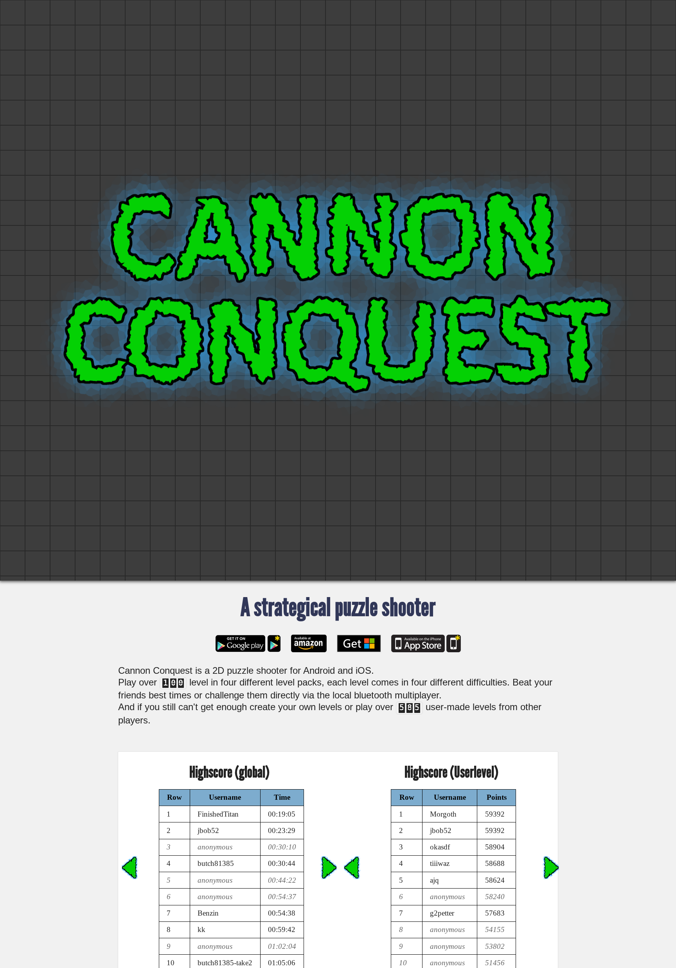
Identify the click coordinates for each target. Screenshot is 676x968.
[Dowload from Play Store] (240, 643)
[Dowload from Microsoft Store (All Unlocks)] (359, 643)
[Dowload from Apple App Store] (418, 643)
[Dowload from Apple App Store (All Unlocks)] (453, 643)
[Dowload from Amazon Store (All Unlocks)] (309, 643)
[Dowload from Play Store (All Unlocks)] (274, 643)
